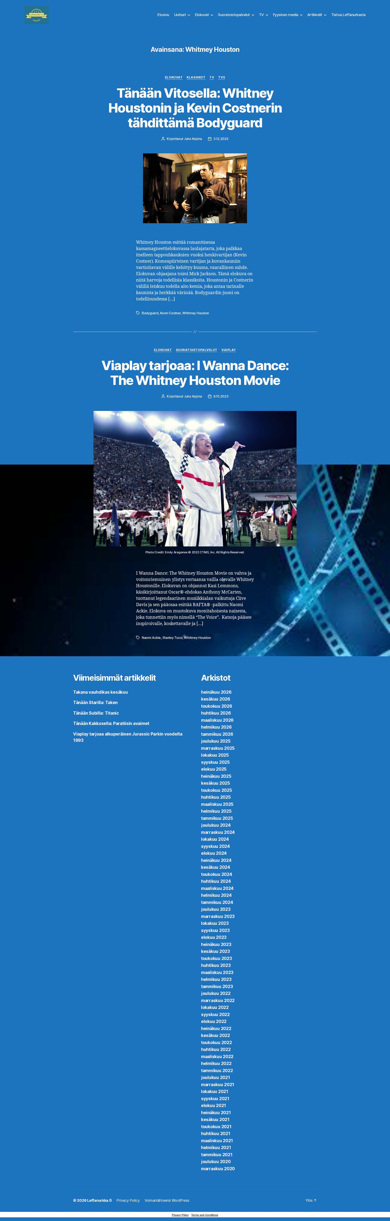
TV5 (221, 77)
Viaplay (228, 350)
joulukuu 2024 (216, 825)
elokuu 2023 (213, 937)
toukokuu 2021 (216, 1126)
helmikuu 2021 (216, 1147)
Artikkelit (314, 15)
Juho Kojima (193, 139)
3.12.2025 (221, 139)
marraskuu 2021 (217, 1084)
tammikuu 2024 (217, 902)
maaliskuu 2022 (217, 1056)
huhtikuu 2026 (216, 713)
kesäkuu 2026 (215, 699)
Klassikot (196, 77)
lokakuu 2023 (215, 923)
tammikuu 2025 (217, 818)
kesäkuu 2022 (215, 1035)
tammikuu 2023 (217, 986)
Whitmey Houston (195, 313)
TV (261, 15)
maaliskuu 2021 (217, 1140)
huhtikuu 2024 (216, 881)
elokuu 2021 (213, 1105)
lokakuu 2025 (215, 755)
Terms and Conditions (204, 1215)
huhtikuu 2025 (216, 797)
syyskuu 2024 (215, 846)
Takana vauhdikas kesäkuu (100, 692)
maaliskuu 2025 (217, 804)
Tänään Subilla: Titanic (96, 713)
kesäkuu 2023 (215, 951)
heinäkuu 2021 (216, 1112)
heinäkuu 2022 (216, 1028)
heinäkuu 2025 (216, 776)
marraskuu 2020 (218, 1168)
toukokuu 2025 (216, 790)
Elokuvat (202, 15)
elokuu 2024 (214, 853)
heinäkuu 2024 (216, 860)
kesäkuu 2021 (215, 1119)
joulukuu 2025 (216, 741)
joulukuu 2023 (216, 909)
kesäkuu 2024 (215, 867)
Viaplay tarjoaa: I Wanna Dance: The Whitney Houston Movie (195, 373)
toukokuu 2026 (216, 706)
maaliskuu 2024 (217, 888)
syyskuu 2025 (215, 762)
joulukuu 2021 (215, 1077)
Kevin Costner (170, 313)
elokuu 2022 (213, 1021)
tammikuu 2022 (217, 1070)
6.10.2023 (221, 396)
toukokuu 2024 (216, 874)
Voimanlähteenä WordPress (167, 1200)
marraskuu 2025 (218, 748)
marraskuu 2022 (218, 1000)
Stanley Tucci (172, 638)
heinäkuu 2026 (216, 692)
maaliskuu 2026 (217, 720)
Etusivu (163, 15)
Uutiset (180, 15)
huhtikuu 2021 (215, 1133)
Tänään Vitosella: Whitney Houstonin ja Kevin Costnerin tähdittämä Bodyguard (195, 107)
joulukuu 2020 (216, 1161)
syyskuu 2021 (215, 1098)
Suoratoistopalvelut (234, 15)
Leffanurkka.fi (99, 1200)
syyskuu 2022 (215, 1014)
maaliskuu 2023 (217, 972)
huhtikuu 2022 (216, 1049)
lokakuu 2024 (215, 839)
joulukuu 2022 (216, 993)
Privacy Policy (128, 1200)
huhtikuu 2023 (216, 965)
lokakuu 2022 (215, 1007)
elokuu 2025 (213, 769)
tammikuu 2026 (217, 734)
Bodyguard (150, 313)
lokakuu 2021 (214, 1091)
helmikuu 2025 (216, 811)
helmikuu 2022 (216, 1063)
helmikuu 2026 (216, 727)
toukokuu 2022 (216, 1042)
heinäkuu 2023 (216, 944)
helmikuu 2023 (216, 979)
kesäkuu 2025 (215, 783)
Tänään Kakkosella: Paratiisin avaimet (111, 723)
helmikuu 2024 (216, 895)
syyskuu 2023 (215, 930)
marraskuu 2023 (218, 916)
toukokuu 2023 (216, 958)
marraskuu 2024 (218, 832)
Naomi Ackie (151, 638)
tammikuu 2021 (217, 1154)
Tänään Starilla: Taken (95, 702)
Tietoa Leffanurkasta (348, 15)
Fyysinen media (285, 15)
